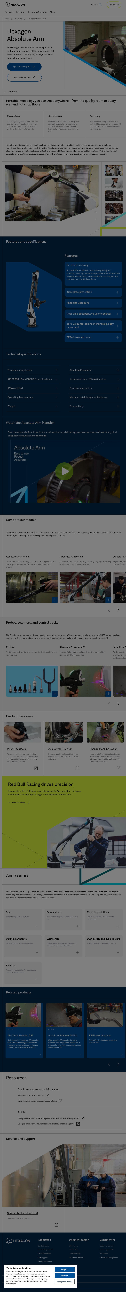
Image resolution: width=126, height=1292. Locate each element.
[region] (40, 1276)
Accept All (65, 1270)
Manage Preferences (64, 1282)
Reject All (64, 1276)
